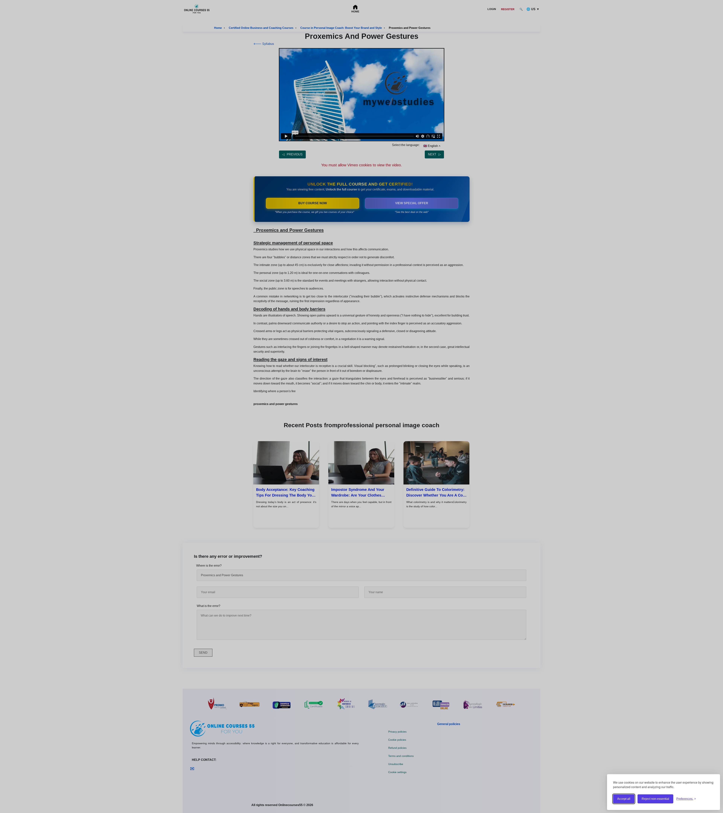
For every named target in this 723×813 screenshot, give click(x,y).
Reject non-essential (655, 798)
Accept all (623, 798)
